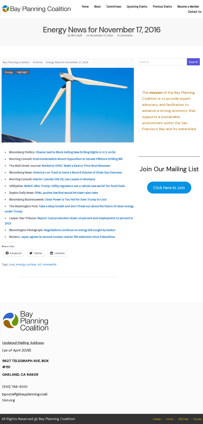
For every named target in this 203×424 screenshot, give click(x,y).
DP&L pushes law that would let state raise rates (66, 193)
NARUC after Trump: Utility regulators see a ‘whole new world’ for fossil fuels (74, 186)
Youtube (197, 419)
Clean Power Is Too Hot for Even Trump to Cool (75, 199)
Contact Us (194, 12)
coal (12, 264)
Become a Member (188, 6)
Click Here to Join (169, 187)
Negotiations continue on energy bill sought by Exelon (79, 230)
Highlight (22, 72)
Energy (9, 72)
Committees (113, 6)
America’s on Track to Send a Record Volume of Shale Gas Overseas (77, 172)
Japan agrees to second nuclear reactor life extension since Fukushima (68, 237)
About (97, 6)
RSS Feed (183, 419)
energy (20, 264)
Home (85, 6)
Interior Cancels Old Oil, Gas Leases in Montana (64, 179)
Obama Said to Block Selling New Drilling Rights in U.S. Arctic (76, 152)
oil (39, 264)
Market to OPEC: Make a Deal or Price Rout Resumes (76, 165)
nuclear (31, 264)
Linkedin (157, 419)
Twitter (169, 419)
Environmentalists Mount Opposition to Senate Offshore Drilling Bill (78, 159)
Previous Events (162, 6)
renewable (49, 264)
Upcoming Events (137, 6)
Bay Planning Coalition (16, 62)
